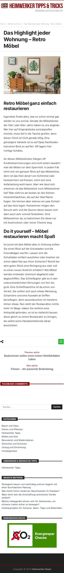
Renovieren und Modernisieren (17, 440)
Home (2, 24)
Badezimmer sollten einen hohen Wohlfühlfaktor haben (32, 356)
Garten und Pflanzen (12, 429)
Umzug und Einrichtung (14, 447)
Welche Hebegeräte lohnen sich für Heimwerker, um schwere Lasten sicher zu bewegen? (28, 503)
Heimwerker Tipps (11, 433)
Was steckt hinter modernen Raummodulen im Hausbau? (31, 491)
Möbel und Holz (14, 24)
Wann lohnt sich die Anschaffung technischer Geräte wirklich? (29, 496)
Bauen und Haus (10, 425)
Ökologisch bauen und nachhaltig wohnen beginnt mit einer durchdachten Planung (29, 486)
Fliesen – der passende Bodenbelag (32, 367)
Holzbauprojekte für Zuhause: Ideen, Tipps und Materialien (32, 508)
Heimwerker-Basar (41, 569)
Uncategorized (9, 451)
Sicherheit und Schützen (14, 443)
